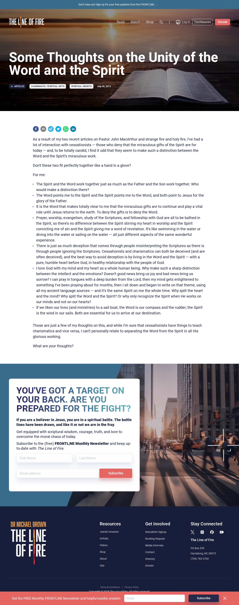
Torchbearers (202, 22)
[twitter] (58, 129)
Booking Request (155, 538)
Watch (135, 22)
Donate (222, 22)
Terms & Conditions (110, 587)
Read (121, 22)
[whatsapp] (66, 129)
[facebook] (36, 129)
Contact (150, 552)
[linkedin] (73, 129)
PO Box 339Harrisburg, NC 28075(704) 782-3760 (203, 553)
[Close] (225, 598)
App (102, 565)
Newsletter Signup (155, 531)
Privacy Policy (132, 587)
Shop (150, 22)
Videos (104, 545)
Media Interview (154, 545)
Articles (104, 538)
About (103, 558)
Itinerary (150, 558)
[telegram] (51, 129)
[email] (43, 129)
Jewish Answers (109, 531)
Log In (186, 22)
